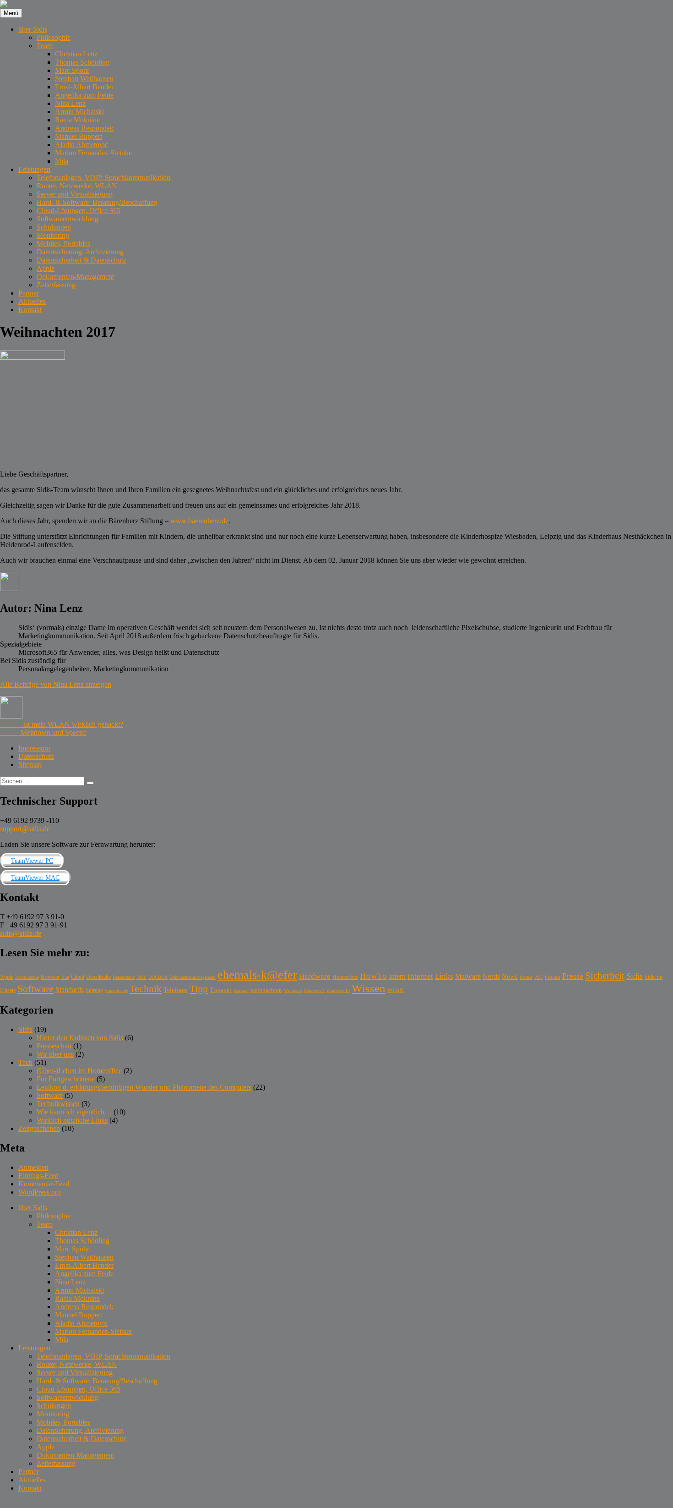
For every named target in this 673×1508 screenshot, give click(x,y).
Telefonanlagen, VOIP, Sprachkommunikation (103, 177)
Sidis (159, 716)
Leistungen (34, 169)
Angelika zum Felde (84, 95)
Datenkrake (98, 977)
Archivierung (27, 977)
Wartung (241, 990)
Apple (45, 268)
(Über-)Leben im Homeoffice (79, 1071)
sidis (6, 1504)
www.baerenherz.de (199, 521)
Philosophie (54, 37)
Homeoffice (345, 977)
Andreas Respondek (84, 128)
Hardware (315, 976)
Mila (61, 161)
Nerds (491, 976)
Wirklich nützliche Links (72, 1120)
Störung (94, 990)
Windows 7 (314, 990)
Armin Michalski (79, 111)
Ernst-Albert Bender (84, 87)
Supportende (116, 990)
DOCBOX (158, 977)
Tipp (199, 988)
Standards (69, 989)
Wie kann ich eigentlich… (74, 1112)
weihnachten (266, 990)
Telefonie (175, 989)
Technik (146, 988)
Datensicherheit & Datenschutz (81, 260)
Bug (65, 977)
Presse (572, 976)
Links (444, 976)
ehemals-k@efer (257, 975)
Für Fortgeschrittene (66, 1079)
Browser (50, 977)
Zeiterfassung (56, 285)
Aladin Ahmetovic (81, 144)
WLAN (395, 990)
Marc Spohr (72, 70)
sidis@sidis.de (20, 933)
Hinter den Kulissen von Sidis (80, 1038)
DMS (141, 977)
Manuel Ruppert (78, 136)
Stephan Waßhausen (84, 78)
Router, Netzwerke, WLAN (77, 186)
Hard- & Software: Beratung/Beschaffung (97, 202)
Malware (468, 976)
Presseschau (54, 1046)
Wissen (368, 988)
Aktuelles (32, 301)
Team (45, 45)
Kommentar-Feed (43, 1184)
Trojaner (221, 989)
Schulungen (54, 227)
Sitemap (30, 764)
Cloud (77, 977)
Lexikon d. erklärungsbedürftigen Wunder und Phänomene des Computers (144, 1087)
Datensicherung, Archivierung (80, 252)
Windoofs (293, 990)
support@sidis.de (25, 829)
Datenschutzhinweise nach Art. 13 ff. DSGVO (82, 1504)
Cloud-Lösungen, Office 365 (78, 210)
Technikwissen (58, 1104)
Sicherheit (604, 975)
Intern (397, 976)
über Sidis (32, 29)
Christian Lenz (76, 54)
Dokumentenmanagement (192, 977)
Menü (11, 13)
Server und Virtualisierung (75, 194)
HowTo (373, 976)
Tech (25, 1062)
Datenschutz (36, 756)
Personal (552, 977)
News (510, 976)
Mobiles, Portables (63, 243)
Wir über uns (55, 1054)
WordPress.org (39, 1192)
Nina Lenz (70, 103)
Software (35, 988)
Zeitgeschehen (39, 1128)
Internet (420, 976)
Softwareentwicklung (67, 219)
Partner (28, 293)
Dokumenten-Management (75, 276)
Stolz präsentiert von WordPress (198, 1504)
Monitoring (53, 235)
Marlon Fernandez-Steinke (93, 153)
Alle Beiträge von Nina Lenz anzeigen (55, 684)
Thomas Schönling (82, 62)
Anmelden (33, 1167)
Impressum (34, 748)
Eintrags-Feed (38, 1175)
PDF (538, 977)
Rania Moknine (77, 120)
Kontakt (30, 309)
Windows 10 (338, 990)
